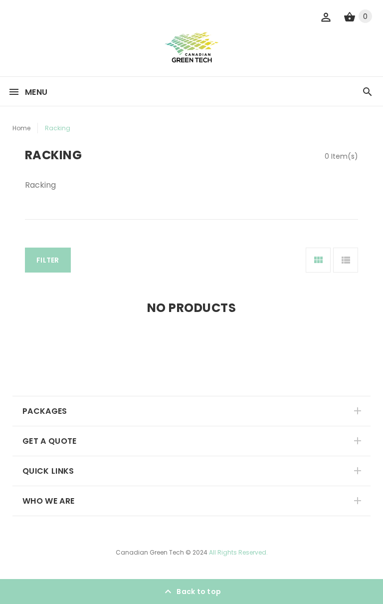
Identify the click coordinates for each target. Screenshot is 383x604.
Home (21, 128)
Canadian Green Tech (150, 552)
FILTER (47, 260)
